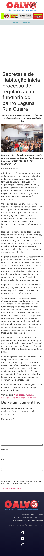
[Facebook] (23, 532)
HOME (15, 22)
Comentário (7, 419)
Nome (4, 450)
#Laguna (29, 395)
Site (3, 469)
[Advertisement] (22, 48)
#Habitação (19, 395)
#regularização (8, 398)
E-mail (5, 459)
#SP (18, 398)
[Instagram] (23, 544)
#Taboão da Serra (29, 398)
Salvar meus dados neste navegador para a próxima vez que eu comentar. (21, 482)
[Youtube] (23, 538)
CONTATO (27, 22)
